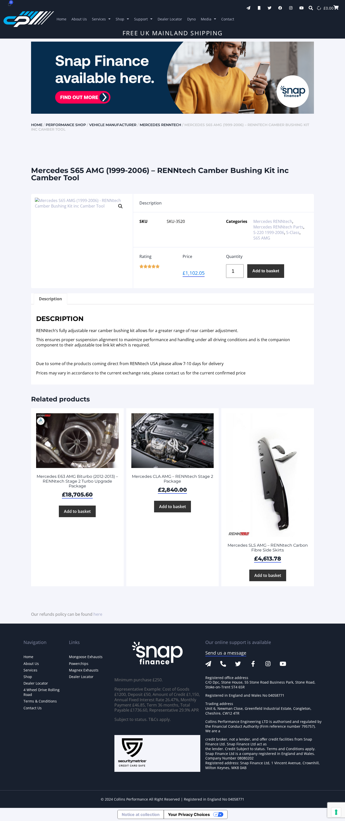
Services (99, 19)
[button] (120, 206)
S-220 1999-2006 (268, 232)
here (97, 614)
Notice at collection (141, 814)
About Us (79, 19)
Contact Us (32, 708)
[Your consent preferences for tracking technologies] (336, 812)
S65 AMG (261, 238)
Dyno (191, 19)
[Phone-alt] (223, 664)
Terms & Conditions (40, 701)
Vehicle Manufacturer (112, 125)
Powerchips (78, 663)
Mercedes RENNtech (160, 125)
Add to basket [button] (77, 511)
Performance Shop (66, 125)
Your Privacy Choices (189, 814)
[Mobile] (259, 8)
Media (206, 19)
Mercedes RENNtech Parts (278, 227)
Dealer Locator (170, 19)
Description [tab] (50, 299)
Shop (120, 19)
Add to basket (265, 271)
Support (141, 19)
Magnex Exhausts (83, 670)
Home (61, 19)
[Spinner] (319, 8)
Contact (227, 19)
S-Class (293, 232)
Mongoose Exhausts (86, 656)
